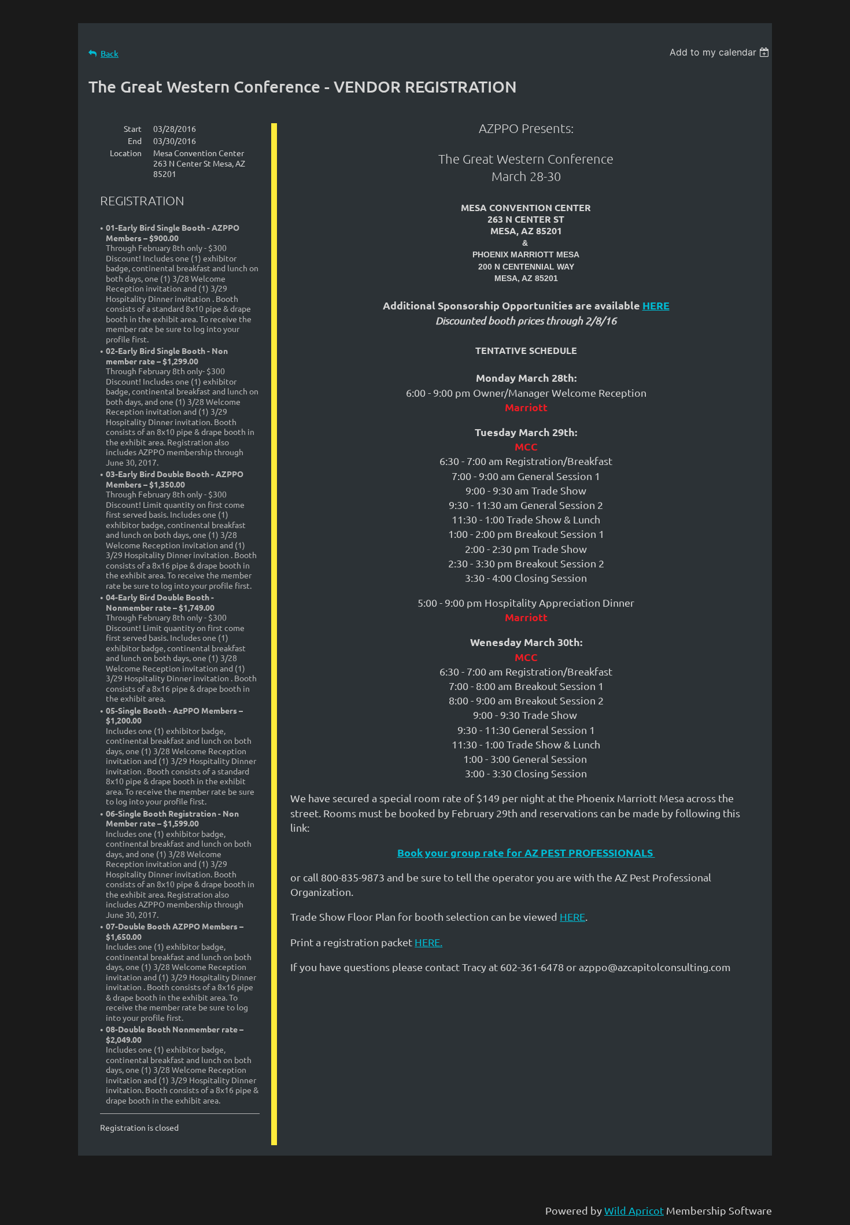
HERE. (428, 942)
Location (126, 152)
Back (110, 53)
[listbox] (721, 52)
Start (133, 128)
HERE (656, 305)
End (135, 140)
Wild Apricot (634, 1210)
